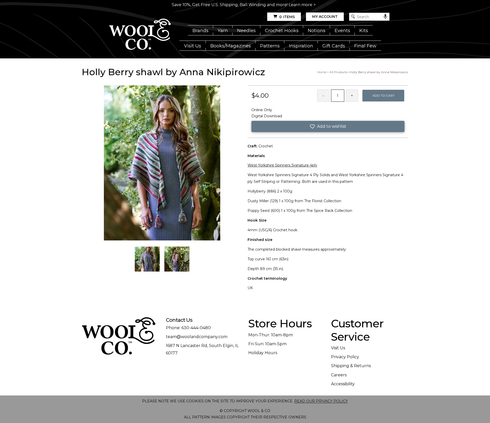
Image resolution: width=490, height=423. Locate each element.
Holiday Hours (262, 352)
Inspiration (301, 46)
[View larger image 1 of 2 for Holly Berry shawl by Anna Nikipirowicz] (162, 163)
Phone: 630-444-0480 (188, 327)
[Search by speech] (385, 16)
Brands (200, 30)
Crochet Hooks (282, 30)
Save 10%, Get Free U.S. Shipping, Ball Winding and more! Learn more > (244, 4)
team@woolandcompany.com (196, 336)
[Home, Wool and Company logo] (140, 34)
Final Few (365, 46)
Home (321, 72)
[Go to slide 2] (177, 259)
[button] (328, 126)
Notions (316, 30)
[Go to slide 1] (147, 259)
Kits (363, 30)
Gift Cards (333, 46)
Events (342, 30)
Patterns (270, 46)
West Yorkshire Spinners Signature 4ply (282, 165)
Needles (246, 30)
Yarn (223, 30)
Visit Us (192, 46)
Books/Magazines (230, 46)
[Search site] (353, 16)
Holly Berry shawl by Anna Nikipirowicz (379, 72)
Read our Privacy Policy (321, 401)
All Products (338, 72)
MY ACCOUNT (325, 16)
